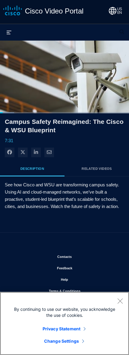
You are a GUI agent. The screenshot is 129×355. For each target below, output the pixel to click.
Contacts (82, 257)
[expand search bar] (122, 29)
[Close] (120, 301)
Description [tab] (32, 168)
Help (82, 279)
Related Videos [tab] (97, 168)
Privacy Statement (61, 328)
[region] (64, 323)
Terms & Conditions (82, 291)
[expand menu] (9, 32)
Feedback (82, 268)
